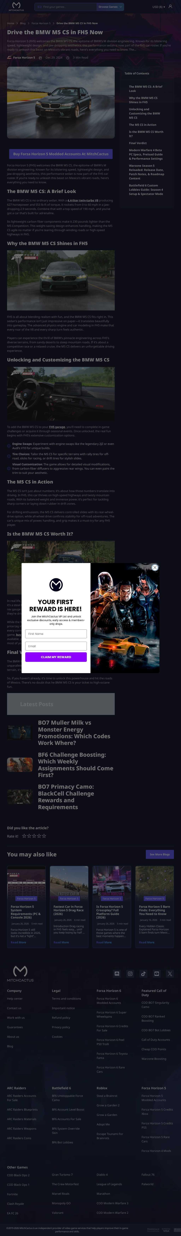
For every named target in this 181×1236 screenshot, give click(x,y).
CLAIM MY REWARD (56, 657)
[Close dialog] (155, 567)
